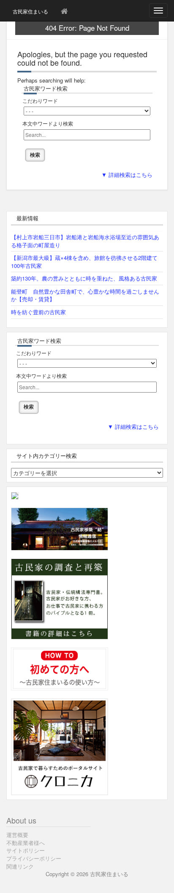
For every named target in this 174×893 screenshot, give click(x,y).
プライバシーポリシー (33, 858)
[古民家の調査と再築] (59, 598)
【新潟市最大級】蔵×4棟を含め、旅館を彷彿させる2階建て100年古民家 (84, 262)
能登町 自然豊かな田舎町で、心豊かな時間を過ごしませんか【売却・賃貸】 (85, 295)
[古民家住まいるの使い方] (59, 668)
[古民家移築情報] (59, 528)
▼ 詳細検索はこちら (126, 175)
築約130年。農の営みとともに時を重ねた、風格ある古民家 (84, 278)
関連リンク (20, 866)
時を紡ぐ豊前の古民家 (38, 312)
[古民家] (15, 495)
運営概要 (17, 835)
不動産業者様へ (25, 843)
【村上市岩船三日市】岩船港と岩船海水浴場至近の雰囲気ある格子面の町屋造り (85, 241)
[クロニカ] (59, 746)
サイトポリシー (25, 850)
